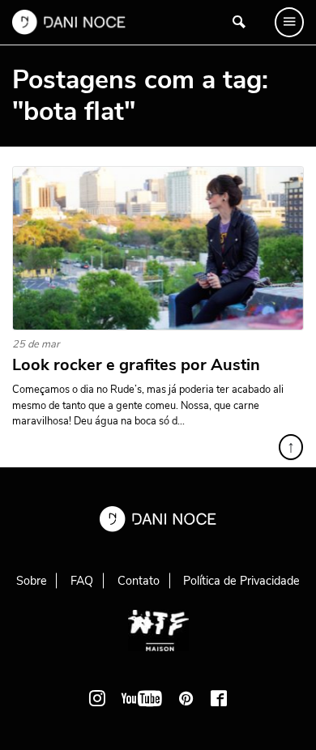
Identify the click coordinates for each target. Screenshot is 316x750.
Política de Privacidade (241, 581)
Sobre (31, 581)
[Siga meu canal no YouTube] (142, 698)
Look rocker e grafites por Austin (136, 365)
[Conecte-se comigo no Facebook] (219, 698)
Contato (138, 581)
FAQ (81, 581)
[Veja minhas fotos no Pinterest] (186, 698)
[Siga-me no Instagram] (97, 698)
